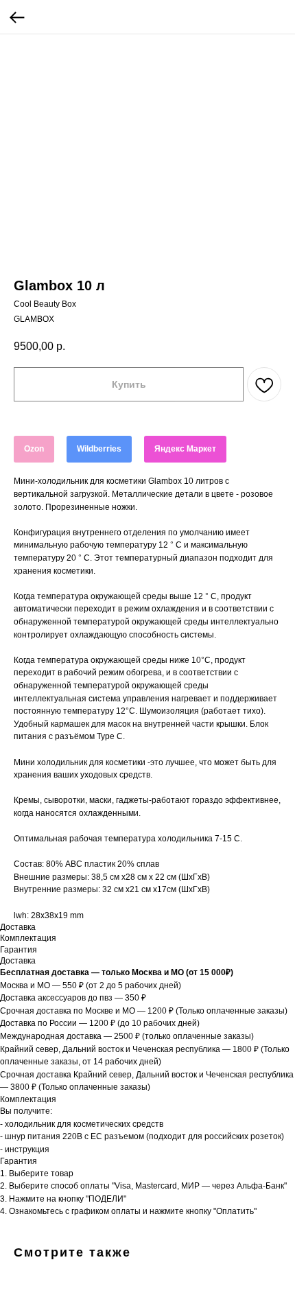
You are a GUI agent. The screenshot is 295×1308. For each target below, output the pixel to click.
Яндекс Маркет (185, 449)
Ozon (34, 449)
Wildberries (99, 449)
